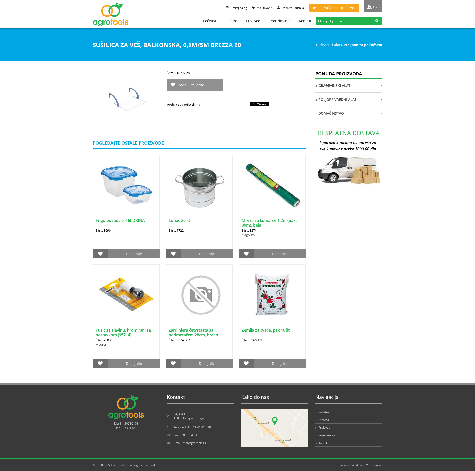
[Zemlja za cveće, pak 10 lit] (272, 295)
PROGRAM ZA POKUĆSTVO (363, 44)
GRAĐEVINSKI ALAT (327, 44)
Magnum (248, 235)
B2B (376, 7)
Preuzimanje (280, 20)
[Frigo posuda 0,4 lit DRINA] (126, 185)
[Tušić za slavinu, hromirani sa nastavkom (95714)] (126, 295)
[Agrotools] (110, 25)
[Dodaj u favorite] (100, 253)
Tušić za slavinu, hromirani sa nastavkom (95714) (123, 332)
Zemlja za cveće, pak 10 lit (266, 330)
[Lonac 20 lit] (199, 185)
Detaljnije (134, 253)
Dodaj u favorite (191, 85)
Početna (209, 20)
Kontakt (305, 20)
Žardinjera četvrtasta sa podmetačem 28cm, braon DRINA (193, 334)
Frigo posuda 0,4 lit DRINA (120, 220)
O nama (231, 20)
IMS (357, 465)
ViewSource (374, 465)
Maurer (101, 344)
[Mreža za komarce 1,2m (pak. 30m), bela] (272, 185)
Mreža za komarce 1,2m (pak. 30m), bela (269, 223)
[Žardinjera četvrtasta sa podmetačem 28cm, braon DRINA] (199, 295)
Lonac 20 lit (179, 220)
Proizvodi (253, 20)
